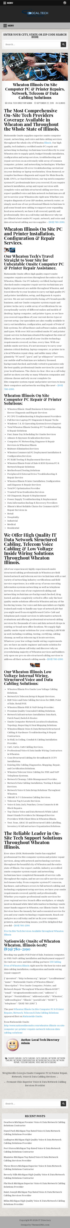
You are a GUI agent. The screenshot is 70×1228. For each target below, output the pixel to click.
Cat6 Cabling (42, 1058)
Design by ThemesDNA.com (35, 1225)
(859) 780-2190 (56, 222)
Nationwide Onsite (32, 1016)
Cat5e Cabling (29, 1058)
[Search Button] (64, 2)
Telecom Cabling (27, 1062)
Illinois (62, 103)
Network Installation (46, 1060)
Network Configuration (24, 1060)
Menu (10, 3)
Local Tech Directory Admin (19, 103)
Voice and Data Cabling (46, 1062)
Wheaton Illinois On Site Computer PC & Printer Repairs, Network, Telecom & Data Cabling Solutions (35, 91)
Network (52, 1058)
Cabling (18, 1058)
